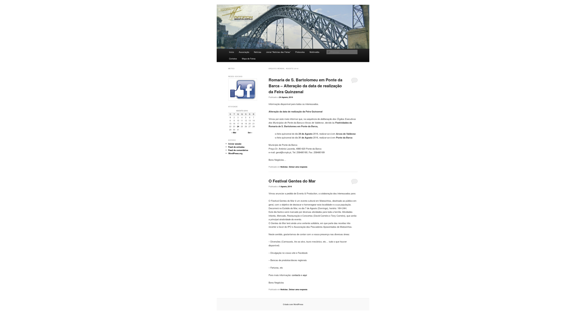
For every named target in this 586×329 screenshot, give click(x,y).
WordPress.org (235, 153)
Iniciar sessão (234, 143)
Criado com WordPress (293, 304)
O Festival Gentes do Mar (292, 181)
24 (238, 126)
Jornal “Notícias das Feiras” (278, 52)
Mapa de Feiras (249, 58)
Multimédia (314, 52)
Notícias (257, 52)
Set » (250, 132)
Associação (244, 52)
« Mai (234, 132)
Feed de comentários (238, 150)
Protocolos (300, 52)
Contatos (233, 58)
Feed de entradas (236, 146)
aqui (305, 275)
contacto (296, 275)
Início (231, 52)
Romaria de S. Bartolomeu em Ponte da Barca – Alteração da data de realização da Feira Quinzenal (305, 85)
